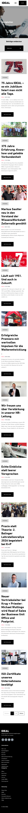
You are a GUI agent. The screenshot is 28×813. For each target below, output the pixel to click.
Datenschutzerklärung (6, 756)
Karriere (3, 754)
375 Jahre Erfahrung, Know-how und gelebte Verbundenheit (13, 151)
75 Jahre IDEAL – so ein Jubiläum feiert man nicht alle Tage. (12, 88)
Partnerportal (4, 781)
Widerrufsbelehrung (6, 798)
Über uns (3, 748)
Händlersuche (4, 766)
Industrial (3, 775)
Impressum (4, 764)
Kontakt (3, 752)
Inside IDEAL (4, 779)
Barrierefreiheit (5, 762)
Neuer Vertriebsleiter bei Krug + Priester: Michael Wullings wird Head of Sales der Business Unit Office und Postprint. (13, 609)
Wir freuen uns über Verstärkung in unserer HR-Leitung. (12, 411)
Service (3, 777)
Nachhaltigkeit (5, 750)
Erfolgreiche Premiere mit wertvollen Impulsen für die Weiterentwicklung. (13, 344)
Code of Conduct (5, 760)
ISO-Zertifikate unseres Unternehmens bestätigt (11, 679)
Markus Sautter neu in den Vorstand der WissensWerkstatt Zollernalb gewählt (13, 216)
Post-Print (3, 773)
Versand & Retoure (6, 796)
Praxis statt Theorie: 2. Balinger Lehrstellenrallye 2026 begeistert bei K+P (12, 535)
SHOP (22, 3)
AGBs (2, 792)
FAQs (2, 800)
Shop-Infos (4, 790)
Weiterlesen (7, 114)
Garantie (3, 794)
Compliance (4, 758)
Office (2, 771)
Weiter (21, 713)
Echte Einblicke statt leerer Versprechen (11, 470)
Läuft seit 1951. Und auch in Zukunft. (11, 279)
